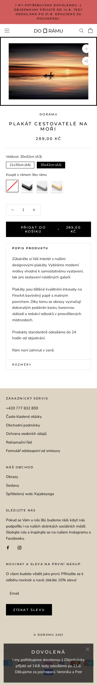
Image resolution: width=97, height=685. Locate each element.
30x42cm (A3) (51, 164)
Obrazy (12, 476)
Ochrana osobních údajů (26, 433)
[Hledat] (81, 30)
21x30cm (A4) (20, 164)
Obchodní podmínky (23, 425)
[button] (48, 248)
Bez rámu (12, 186)
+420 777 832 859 (22, 408)
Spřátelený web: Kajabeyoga (30, 493)
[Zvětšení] (86, 48)
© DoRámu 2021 (49, 634)
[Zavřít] (88, 648)
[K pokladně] (90, 30)
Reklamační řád (19, 442)
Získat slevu (29, 610)
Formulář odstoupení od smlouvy (33, 450)
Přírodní (57, 186)
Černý (27, 186)
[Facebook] (8, 547)
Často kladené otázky (24, 416)
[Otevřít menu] (6, 30)
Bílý (42, 186)
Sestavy (12, 485)
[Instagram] (19, 547)
